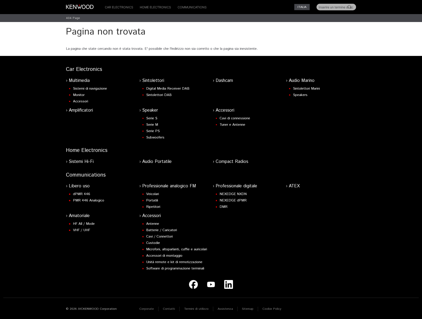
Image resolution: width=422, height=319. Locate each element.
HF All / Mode (84, 223)
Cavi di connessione (235, 118)
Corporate (146, 309)
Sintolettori (153, 80)
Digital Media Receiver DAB (167, 88)
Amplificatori (81, 110)
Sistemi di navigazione (90, 88)
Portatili (152, 200)
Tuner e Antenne (232, 124)
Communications (192, 7)
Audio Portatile (157, 162)
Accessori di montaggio (164, 255)
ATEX (294, 186)
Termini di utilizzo (196, 309)
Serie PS (153, 131)
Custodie (153, 242)
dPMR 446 (81, 194)
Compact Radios (232, 162)
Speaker (150, 110)
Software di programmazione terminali (175, 268)
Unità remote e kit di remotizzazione (174, 262)
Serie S (151, 118)
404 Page (73, 18)
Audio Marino (302, 80)
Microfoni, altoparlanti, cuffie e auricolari (176, 249)
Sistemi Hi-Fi (81, 162)
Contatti (169, 309)
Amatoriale (79, 216)
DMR (223, 206)
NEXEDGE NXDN (233, 194)
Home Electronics (155, 7)
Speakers (300, 95)
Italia (302, 7)
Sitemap (247, 309)
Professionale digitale (236, 186)
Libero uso (79, 186)
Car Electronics (119, 7)
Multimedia (79, 80)
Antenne (152, 223)
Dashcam (224, 80)
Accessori (80, 101)
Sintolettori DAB (159, 95)
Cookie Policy (271, 309)
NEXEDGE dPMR (233, 200)
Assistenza (225, 309)
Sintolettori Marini (306, 88)
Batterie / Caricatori (161, 230)
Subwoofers (155, 137)
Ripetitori (153, 206)
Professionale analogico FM (169, 186)
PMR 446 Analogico (88, 200)
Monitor (79, 95)
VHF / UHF (81, 230)
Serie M (152, 124)
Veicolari (152, 194)
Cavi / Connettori (159, 236)
